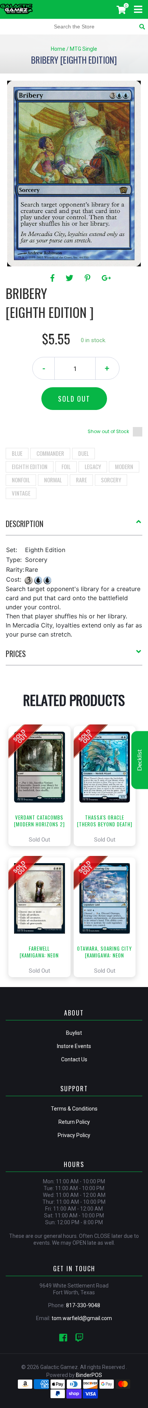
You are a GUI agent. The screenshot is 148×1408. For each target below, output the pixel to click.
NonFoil (21, 480)
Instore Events (74, 1046)
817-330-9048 (83, 1305)
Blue (17, 453)
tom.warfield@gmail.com (82, 1318)
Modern (124, 466)
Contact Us (74, 1059)
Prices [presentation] (16, 653)
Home (58, 49)
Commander (50, 453)
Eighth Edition (29, 466)
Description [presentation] (24, 523)
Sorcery (111, 480)
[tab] (74, 526)
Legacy (93, 466)
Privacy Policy (74, 1135)
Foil (66, 466)
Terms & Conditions (74, 1109)
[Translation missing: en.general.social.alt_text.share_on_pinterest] (89, 278)
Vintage (21, 493)
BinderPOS (89, 1375)
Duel (83, 453)
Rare (81, 480)
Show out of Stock (108, 431)
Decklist (140, 760)
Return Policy (74, 1122)
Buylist (74, 1033)
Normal (53, 480)
